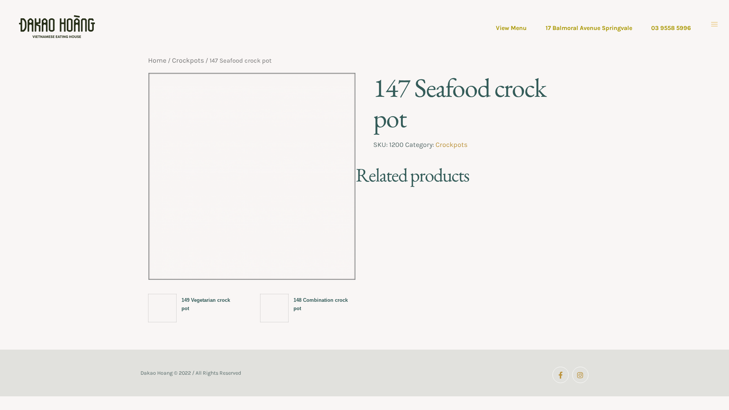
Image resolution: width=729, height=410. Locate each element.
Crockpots (188, 60)
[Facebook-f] (560, 375)
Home (157, 60)
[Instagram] (580, 375)
